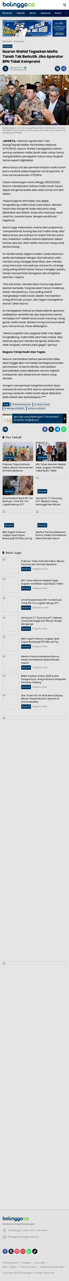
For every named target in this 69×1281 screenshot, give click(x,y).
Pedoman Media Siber (52, 1267)
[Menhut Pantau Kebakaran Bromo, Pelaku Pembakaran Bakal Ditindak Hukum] (51, 519)
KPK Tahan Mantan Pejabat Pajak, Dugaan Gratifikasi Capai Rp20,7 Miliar (51, 467)
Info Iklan (40, 1262)
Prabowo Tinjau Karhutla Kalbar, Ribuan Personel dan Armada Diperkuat (18, 467)
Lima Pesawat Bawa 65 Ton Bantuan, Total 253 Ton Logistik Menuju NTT (18, 501)
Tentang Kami (10, 1262)
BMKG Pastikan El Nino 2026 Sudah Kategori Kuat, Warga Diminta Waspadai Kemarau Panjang (43, 679)
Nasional (7, 46)
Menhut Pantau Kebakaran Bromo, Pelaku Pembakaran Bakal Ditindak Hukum (51, 535)
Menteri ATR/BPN (15, 408)
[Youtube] (23, 1251)
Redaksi (27, 1262)
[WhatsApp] (63, 429)
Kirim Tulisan (10, 1267)
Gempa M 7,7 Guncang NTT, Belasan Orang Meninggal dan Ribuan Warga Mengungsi (49, 501)
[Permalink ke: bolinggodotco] (6, 68)
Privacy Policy (28, 1267)
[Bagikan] (63, 68)
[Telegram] (57, 429)
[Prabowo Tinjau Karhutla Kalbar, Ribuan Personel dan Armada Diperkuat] (18, 451)
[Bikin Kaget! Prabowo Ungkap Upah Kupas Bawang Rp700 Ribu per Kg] (18, 519)
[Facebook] (45, 429)
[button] (64, 5)
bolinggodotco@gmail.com (23, 1236)
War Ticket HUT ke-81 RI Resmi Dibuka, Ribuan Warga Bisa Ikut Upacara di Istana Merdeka (42, 698)
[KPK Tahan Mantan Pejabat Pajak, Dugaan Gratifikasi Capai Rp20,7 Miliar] (51, 451)
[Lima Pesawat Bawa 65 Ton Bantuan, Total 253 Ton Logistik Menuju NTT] (18, 485)
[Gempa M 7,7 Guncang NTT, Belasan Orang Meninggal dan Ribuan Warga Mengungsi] (51, 485)
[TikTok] (34, 1251)
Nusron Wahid (37, 408)
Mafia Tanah (43, 404)
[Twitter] (51, 429)
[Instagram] (17, 1251)
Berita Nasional (22, 404)
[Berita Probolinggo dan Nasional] (19, 4)
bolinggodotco (16, 68)
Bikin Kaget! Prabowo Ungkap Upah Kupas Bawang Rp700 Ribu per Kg (17, 535)
